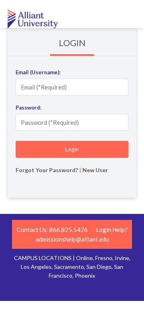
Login (72, 42)
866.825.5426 (68, 229)
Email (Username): (38, 72)
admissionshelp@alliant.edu (72, 239)
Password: (28, 107)
